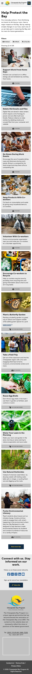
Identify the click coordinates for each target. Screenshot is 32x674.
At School (7, 41)
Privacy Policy (16, 666)
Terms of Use (20, 663)
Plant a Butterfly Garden (14, 314)
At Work (16, 41)
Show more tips (16, 546)
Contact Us (10, 663)
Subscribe (17, 585)
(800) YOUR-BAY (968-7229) (17, 632)
